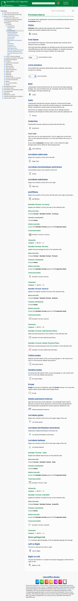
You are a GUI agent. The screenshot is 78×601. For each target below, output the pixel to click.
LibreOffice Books (51, 577)
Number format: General (38, 289)
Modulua (9, 5)
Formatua (8, 61)
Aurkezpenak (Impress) (10, 86)
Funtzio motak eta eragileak (13, 56)
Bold (30, 84)
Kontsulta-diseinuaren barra (14, 51)
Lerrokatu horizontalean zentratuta (45, 167)
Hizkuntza (22, 5)
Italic (30, 100)
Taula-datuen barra (12, 48)
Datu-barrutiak (9, 66)
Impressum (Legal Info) (32, 585)
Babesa (7, 81)
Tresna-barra (10, 45)
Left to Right (34, 544)
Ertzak (31, 384)
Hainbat (8, 84)
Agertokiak (8, 73)
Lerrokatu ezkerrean (38, 154)
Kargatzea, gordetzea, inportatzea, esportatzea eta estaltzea (13, 58)
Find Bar (9, 29)
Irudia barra (10, 43)
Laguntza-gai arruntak (9, 98)
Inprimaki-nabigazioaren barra (15, 50)
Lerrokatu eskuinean (38, 179)
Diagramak (7, 93)
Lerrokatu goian (35, 415)
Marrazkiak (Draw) (9, 88)
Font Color (32, 133)
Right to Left (34, 556)
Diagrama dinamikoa (11, 69)
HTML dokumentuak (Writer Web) (13, 14)
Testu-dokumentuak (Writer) (11, 13)
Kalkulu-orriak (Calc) (9, 16)
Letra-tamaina (35, 65)
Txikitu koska (34, 355)
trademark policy (51, 595)
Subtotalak (8, 74)
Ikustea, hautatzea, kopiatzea (13, 78)
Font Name (33, 39)
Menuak (9, 24)
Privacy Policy (44, 585)
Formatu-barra (11, 30)
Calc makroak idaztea (11, 83)
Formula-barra (11, 37)
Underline (33, 121)
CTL (29, 540)
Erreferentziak (9, 76)
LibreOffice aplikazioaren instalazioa (13, 96)
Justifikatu (33, 192)
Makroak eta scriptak (9, 94)
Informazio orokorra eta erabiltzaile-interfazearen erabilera (13, 18)
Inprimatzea (9, 64)
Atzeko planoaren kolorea (40, 398)
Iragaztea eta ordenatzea (12, 63)
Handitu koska (35, 370)
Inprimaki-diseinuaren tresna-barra (15, 53)
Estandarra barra (11, 46)
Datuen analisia (10, 71)
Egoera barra (10, 38)
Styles (31, 25)
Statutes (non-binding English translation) (61, 585)
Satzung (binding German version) (35, 587)
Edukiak (4, 11)
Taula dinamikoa (10, 68)
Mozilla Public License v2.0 (66, 589)
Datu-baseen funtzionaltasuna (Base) (13, 89)
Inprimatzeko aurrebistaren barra (14, 41)
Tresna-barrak (10, 26)
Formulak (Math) (8, 91)
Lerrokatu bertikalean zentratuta (44, 427)
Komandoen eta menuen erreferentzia (11, 21)
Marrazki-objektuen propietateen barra (12, 33)
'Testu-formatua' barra (13, 35)
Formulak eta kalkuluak (12, 79)
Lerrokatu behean (36, 440)
